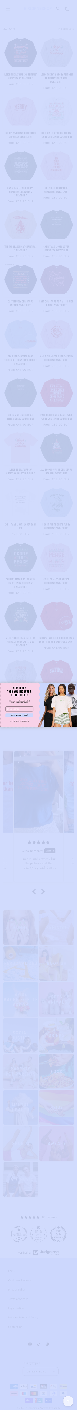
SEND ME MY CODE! (19, 715)
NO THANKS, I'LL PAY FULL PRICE (19, 721)
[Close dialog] (75, 685)
